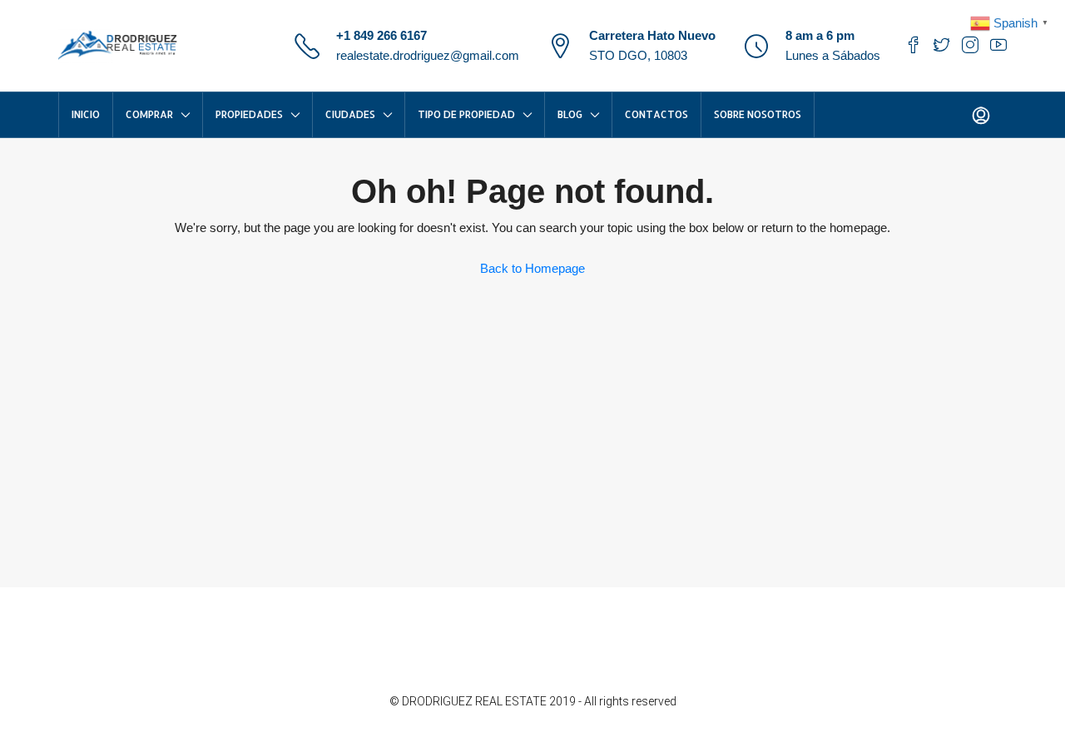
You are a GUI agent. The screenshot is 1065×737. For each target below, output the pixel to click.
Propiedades (249, 114)
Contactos (656, 114)
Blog (569, 114)
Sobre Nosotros (757, 114)
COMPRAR (149, 114)
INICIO (86, 114)
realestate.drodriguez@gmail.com (427, 55)
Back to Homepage (532, 268)
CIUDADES (350, 114)
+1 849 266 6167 (381, 35)
